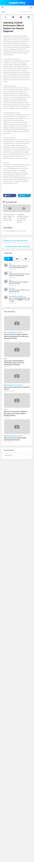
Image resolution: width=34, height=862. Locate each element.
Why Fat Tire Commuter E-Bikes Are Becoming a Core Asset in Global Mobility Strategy (15, 413)
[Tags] (25, 259)
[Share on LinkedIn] (28, 17)
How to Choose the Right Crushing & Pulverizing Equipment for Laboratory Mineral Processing (16, 336)
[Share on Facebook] (13, 17)
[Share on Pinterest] (21, 17)
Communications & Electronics (17, 296)
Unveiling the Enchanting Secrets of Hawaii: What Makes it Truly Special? (22, 218)
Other (10, 264)
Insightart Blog (17, 2)
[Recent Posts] (8, 259)
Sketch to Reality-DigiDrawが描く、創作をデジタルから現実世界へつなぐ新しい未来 (19, 299)
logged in (12, 231)
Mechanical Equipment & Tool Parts (13, 332)
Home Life (11, 288)
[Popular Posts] (17, 259)
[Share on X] (5, 17)
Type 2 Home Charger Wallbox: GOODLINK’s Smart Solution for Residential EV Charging (14, 362)
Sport (3, 12)
